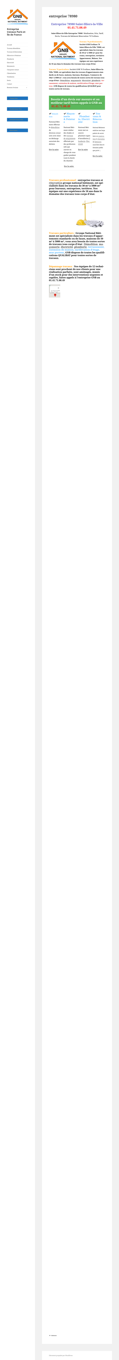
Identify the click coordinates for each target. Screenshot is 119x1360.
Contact (9, 84)
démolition (55, 127)
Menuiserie (11, 66)
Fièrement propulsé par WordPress (61, 1355)
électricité (86, 80)
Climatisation (11, 73)
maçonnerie (76, 80)
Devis (9, 80)
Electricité (10, 63)
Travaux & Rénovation (14, 52)
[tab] (17, 98)
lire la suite (54, 149)
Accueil (9, 45)
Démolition (65, 80)
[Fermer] (58, 288)
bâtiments (98, 142)
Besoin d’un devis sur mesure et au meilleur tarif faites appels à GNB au (76, 102)
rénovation (101, 139)
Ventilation (10, 77)
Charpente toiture (13, 70)
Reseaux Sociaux (12, 87)
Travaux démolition (13, 48)
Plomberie (10, 59)
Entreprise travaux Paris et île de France (16, 31)
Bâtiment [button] (54, 1335)
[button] (55, 295)
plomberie (96, 80)
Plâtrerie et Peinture (14, 55)
